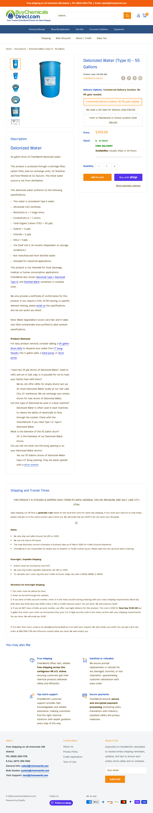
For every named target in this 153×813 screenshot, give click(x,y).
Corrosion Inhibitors (98, 29)
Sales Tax (102, 38)
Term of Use (69, 762)
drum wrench (31, 465)
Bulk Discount (63, 38)
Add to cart (97, 177)
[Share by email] (140, 78)
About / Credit (83, 38)
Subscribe (115, 779)
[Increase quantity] (114, 166)
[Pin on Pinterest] (129, 78)
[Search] (127, 15)
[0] (144, 15)
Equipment (119, 29)
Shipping (46, 38)
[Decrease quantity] (99, 166)
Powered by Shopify (15, 800)
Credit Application (72, 757)
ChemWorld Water (93, 78)
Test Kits (80, 29)
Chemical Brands (37, 29)
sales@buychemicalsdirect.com (58, 627)
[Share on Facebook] (123, 78)
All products (20, 48)
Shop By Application (60, 29)
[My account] (138, 15)
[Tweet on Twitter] (135, 78)
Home (9, 48)
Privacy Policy (70, 752)
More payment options (128, 185)
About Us (68, 746)
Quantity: (88, 166)
